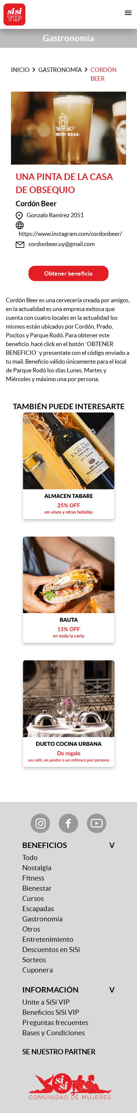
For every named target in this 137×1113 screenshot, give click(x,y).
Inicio (20, 69)
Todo (30, 857)
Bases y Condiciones (53, 1033)
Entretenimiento (47, 939)
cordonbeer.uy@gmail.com (61, 244)
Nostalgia (37, 868)
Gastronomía (60, 69)
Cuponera (37, 970)
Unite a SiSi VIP (46, 1002)
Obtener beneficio (68, 273)
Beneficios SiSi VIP (50, 1012)
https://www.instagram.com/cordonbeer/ (70, 233)
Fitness (33, 878)
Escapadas (38, 909)
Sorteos (34, 960)
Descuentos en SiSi (51, 949)
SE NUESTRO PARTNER (58, 1052)
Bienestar (37, 888)
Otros (31, 929)
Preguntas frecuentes (55, 1022)
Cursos (33, 898)
